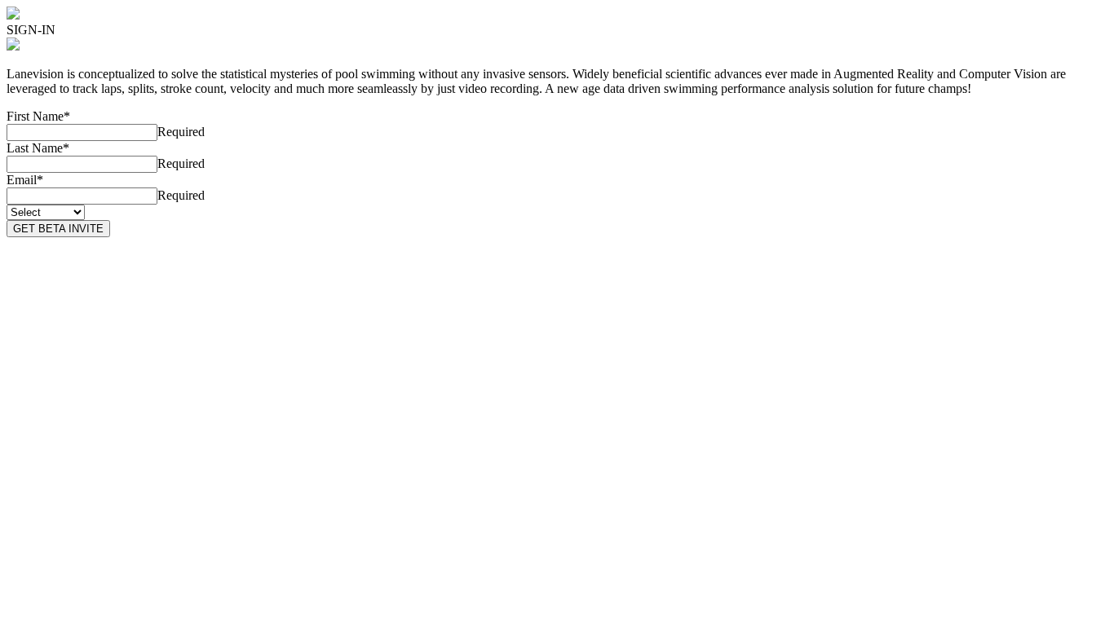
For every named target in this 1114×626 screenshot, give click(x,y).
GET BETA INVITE (58, 229)
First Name (38, 116)
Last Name (38, 148)
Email (25, 180)
